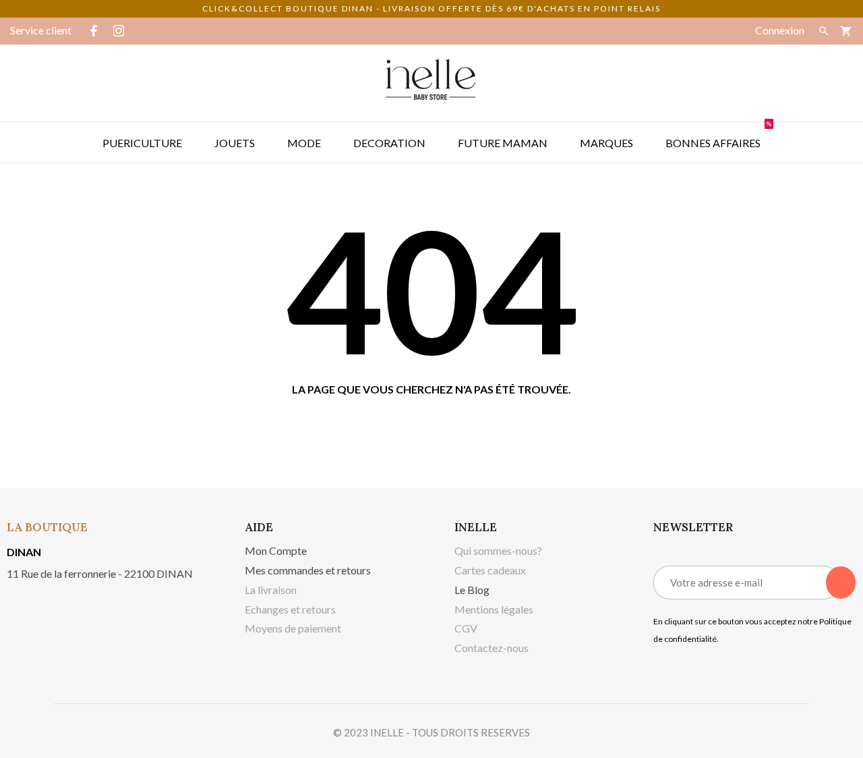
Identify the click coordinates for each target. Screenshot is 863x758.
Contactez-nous (491, 647)
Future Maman (502, 142)
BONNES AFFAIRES (718, 135)
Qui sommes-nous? (498, 550)
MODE (304, 142)
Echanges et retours (290, 609)
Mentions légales (493, 609)
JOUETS (234, 142)
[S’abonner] (841, 582)
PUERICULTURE (142, 142)
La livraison (271, 589)
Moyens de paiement (293, 628)
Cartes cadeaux (490, 570)
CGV (465, 628)
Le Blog (471, 589)
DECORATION (389, 142)
